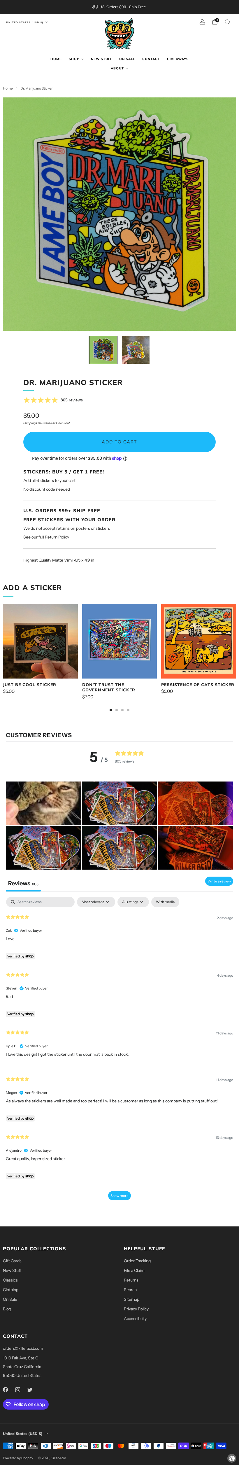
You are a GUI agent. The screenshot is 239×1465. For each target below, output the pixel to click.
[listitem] (119, 7)
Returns (131, 1280)
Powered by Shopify (18, 1458)
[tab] (111, 710)
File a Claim (134, 1270)
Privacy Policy (136, 1309)
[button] (43, 803)
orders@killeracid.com (23, 1348)
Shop (74, 59)
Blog (7, 1309)
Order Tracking (137, 1260)
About (117, 68)
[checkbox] (165, 902)
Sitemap (131, 1299)
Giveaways (178, 59)
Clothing (10, 1289)
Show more (119, 1195)
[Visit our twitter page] (30, 1389)
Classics (10, 1280)
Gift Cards (12, 1260)
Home (56, 59)
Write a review (219, 881)
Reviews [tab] (23, 883)
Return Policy (57, 537)
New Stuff (101, 59)
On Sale (127, 59)
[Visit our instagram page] (17, 1389)
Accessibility (135, 1318)
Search (130, 1289)
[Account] (202, 22)
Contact (151, 59)
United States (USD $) (24, 22)
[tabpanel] (119, 1051)
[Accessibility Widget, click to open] (231, 1458)
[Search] (227, 22)
